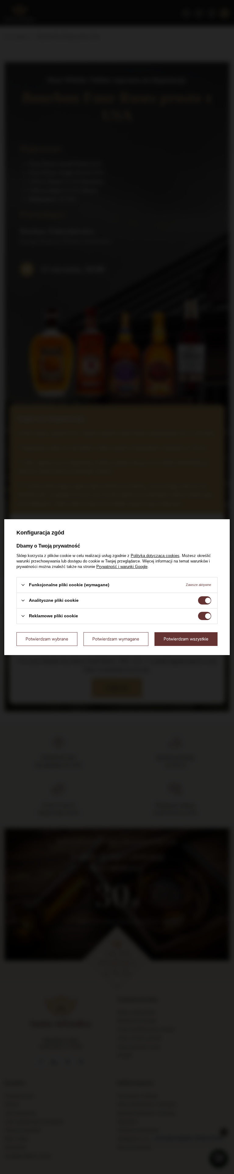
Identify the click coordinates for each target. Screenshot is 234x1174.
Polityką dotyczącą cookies (155, 555)
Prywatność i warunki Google (121, 566)
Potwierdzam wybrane (47, 638)
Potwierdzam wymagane (115, 638)
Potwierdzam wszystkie (186, 638)
